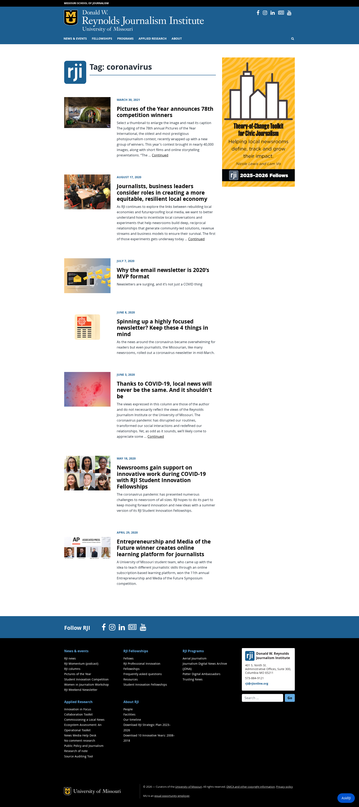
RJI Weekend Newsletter (80, 690)
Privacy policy (284, 787)
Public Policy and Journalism (83, 746)
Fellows (128, 658)
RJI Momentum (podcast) (81, 664)
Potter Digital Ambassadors (201, 674)
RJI (143, 18)
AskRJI (346, 798)
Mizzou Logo (71, 17)
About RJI (131, 702)
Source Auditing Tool (78, 756)
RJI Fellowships (135, 651)
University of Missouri (107, 29)
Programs (125, 39)
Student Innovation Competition (86, 679)
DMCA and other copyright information (250, 787)
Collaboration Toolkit (78, 714)
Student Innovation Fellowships (145, 684)
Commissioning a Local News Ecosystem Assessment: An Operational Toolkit (84, 725)
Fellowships (102, 39)
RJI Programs (193, 651)
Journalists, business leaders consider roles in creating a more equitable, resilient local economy (162, 192)
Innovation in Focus (77, 709)
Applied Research (153, 39)
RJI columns (72, 669)
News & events (75, 39)
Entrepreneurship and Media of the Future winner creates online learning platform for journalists (164, 548)
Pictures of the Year (77, 674)
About (177, 39)
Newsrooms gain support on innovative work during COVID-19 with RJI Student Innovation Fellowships (161, 477)
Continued (160, 155)
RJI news (70, 658)
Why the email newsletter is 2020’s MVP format (163, 273)
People (128, 709)
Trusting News (193, 679)
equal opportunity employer (171, 796)
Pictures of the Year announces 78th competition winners (165, 112)
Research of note (76, 751)
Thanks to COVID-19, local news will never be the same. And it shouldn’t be (164, 390)
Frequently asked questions (142, 674)
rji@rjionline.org (256, 683)
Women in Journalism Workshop (86, 684)
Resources (130, 679)
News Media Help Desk (80, 735)
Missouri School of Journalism (86, 3)
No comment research (79, 740)
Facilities (129, 714)
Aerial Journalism (195, 658)
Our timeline (132, 720)
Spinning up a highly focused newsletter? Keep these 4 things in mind (162, 328)
